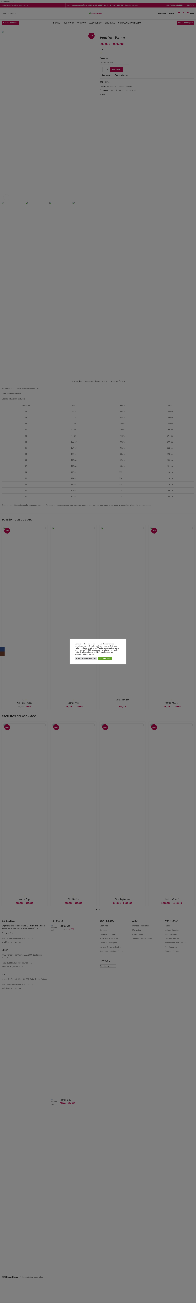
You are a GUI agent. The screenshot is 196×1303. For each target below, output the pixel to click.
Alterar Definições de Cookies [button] (86, 658)
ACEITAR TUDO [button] (104, 658)
